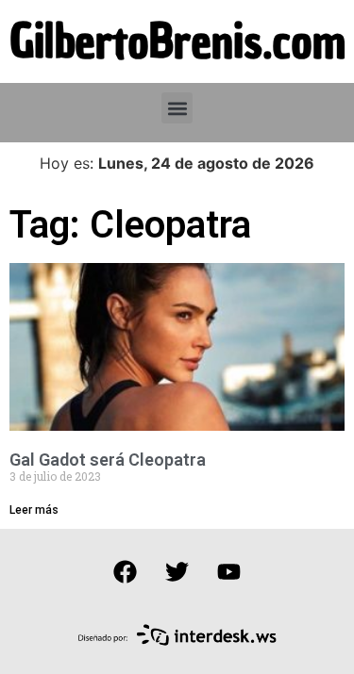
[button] (177, 107)
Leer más (34, 510)
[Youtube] (229, 571)
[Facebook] (125, 571)
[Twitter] (177, 571)
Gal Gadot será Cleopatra (107, 459)
